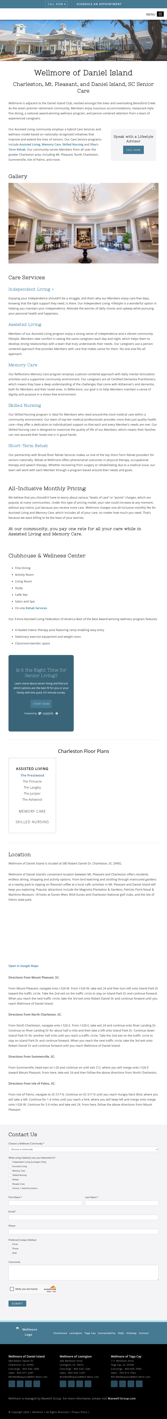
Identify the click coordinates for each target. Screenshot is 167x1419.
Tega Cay (90, 1333)
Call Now (133, 149)
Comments (14, 1262)
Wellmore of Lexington (76, 1356)
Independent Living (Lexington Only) (29, 1162)
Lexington (75, 1333)
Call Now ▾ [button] (57, 4)
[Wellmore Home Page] (28, 1333)
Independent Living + (31, 289)
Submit (17, 1303)
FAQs (121, 1333)
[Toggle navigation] (160, 14)
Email (12, 1211)
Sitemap (131, 1333)
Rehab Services (36, 608)
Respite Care (18, 1184)
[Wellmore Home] (13, 14)
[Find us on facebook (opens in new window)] (11, 1383)
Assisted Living (29, 144)
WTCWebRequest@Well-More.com (130, 1376)
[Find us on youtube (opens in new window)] (20, 1383)
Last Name (91, 1197)
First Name (15, 1197)
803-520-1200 (82, 1368)
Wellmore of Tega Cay (126, 1356)
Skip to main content (149, 25)
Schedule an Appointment (99, 4)
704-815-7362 (127, 1372)
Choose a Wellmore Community (26, 1143)
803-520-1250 (76, 1372)
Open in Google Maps (23, 966)
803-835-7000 (133, 1368)
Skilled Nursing (72, 144)
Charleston (60, 1333)
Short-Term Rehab (28, 445)
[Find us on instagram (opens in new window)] (28, 1383)
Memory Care (51, 144)
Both (14, 1253)
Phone (11, 1225)
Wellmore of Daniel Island (26, 1356)
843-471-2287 (25, 1372)
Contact (144, 1333)
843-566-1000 (31, 1368)
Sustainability (107, 1333)
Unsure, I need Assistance (24, 1188)
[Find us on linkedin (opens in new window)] (36, 1383)
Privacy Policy (79, 1412)
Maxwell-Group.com (122, 1398)
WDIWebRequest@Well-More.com (27, 1376)
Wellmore (37, 1412)
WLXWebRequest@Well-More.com (79, 1376)
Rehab (15, 1179)
